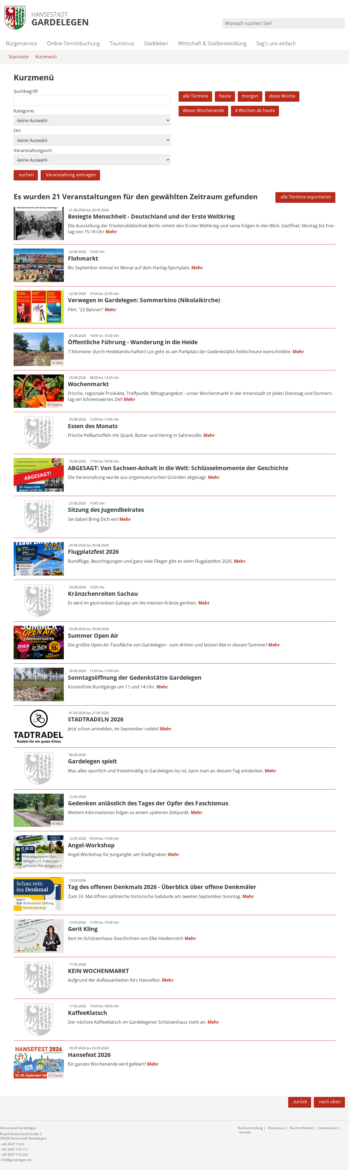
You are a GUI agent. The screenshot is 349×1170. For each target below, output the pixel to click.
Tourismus (122, 43)
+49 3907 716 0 (12, 1144)
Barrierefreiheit (302, 1128)
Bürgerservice (21, 43)
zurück (300, 1102)
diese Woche (282, 96)
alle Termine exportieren (306, 197)
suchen (26, 175)
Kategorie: (24, 111)
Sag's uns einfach (276, 43)
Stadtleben (156, 43)
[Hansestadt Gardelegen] (115, 1144)
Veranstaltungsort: (33, 150)
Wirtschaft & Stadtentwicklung (212, 43)
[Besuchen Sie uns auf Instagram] (344, 11)
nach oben (330, 1102)
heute (225, 96)
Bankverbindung (250, 1128)
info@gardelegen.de (16, 1159)
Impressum (276, 1128)
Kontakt (245, 1132)
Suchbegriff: (26, 91)
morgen (250, 96)
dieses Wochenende (203, 110)
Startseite (19, 57)
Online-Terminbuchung (73, 43)
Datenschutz (328, 1128)
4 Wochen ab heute (255, 110)
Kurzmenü (46, 57)
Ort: (18, 131)
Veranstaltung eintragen (71, 175)
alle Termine (195, 96)
